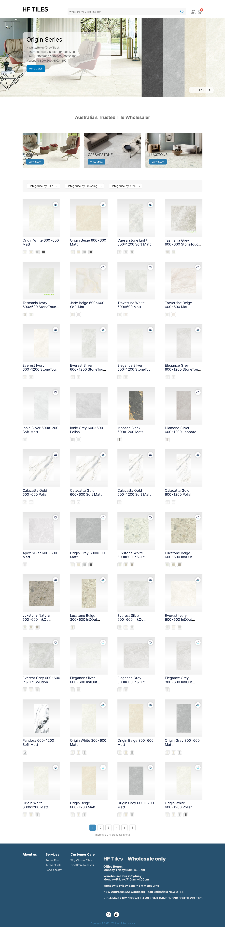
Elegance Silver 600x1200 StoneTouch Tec (136, 369)
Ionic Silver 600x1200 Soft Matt (40, 430)
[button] (193, 90)
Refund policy (54, 869)
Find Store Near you (82, 865)
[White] (25, 252)
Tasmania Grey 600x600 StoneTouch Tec (182, 244)
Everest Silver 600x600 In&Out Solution (131, 619)
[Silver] (31, 377)
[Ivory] (173, 252)
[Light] (119, 252)
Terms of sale (53, 865)
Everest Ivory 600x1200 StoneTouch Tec (41, 369)
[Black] (43, 252)
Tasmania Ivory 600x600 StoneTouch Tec (40, 307)
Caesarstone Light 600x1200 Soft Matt (134, 242)
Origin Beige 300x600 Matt (135, 742)
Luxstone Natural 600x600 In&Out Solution (37, 619)
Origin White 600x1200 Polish (178, 805)
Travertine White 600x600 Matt (131, 305)
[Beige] (31, 252)
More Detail (35, 68)
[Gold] (25, 502)
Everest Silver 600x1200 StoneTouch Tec (88, 369)
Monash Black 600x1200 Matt (130, 430)
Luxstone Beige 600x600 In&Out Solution (178, 557)
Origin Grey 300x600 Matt (182, 742)
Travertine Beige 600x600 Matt (178, 305)
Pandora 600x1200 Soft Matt (38, 742)
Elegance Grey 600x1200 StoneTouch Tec (183, 369)
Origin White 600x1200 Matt (35, 805)
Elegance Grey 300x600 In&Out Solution (178, 682)
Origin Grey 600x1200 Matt (135, 805)
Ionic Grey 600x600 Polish (86, 430)
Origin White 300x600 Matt (88, 742)
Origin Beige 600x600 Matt (88, 242)
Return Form (53, 860)
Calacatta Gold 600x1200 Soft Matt (134, 492)
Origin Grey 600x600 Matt (87, 555)
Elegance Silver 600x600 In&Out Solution (83, 682)
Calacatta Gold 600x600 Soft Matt (86, 492)
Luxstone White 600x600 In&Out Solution (131, 557)
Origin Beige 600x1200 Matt (83, 805)
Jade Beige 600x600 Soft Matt (87, 305)
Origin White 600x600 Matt (41, 242)
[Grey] (37, 252)
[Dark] (132, 252)
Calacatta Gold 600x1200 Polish (178, 492)
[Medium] (126, 252)
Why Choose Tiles (81, 860)
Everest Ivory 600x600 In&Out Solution (178, 619)
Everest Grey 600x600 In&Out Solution (41, 680)
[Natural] (132, 564)
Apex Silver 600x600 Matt (40, 555)
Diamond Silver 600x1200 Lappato (180, 430)
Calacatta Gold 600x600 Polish (35, 492)
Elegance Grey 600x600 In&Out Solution (131, 682)
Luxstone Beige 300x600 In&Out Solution (83, 619)
